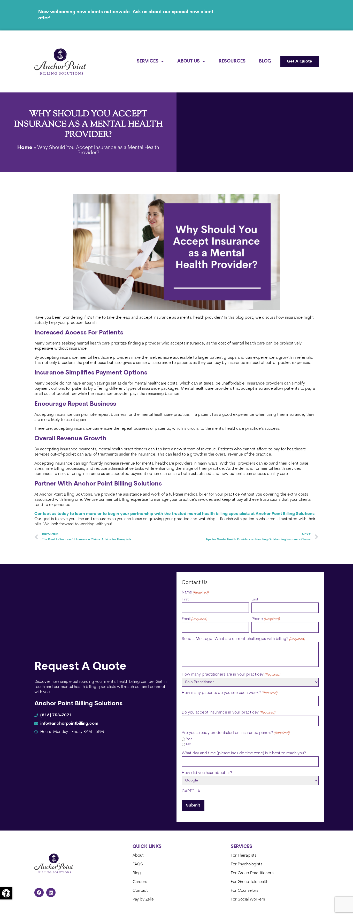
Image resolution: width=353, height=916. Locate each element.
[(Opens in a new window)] (39, 892)
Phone (265, 619)
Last (254, 599)
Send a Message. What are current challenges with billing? (243, 639)
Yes (189, 739)
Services (147, 61)
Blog (265, 61)
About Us (188, 61)
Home (24, 147)
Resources (232, 61)
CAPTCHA (191, 791)
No (188, 744)
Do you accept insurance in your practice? (228, 712)
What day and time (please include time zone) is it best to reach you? (244, 753)
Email (194, 619)
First (185, 599)
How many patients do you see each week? (229, 693)
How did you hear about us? (207, 773)
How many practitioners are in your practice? (231, 674)
